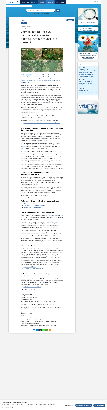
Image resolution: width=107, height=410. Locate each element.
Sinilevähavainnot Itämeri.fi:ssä (32, 287)
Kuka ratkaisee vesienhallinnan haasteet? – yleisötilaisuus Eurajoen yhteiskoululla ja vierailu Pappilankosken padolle (87, 72)
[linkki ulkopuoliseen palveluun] (88, 46)
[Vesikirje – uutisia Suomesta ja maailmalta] (88, 108)
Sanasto (70, 20)
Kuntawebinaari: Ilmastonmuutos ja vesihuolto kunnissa (88, 92)
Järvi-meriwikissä (50, 215)
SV (98, 2)
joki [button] (40, 262)
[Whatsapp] (43, 330)
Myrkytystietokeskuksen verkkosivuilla (34, 205)
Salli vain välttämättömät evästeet (83, 405)
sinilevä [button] (28, 75)
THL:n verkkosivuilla (29, 204)
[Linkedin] (37, 330)
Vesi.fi (28, 279)
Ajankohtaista (60, 2)
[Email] (46, 330)
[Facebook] (34, 330)
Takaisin (24, 20)
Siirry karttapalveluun (88, 22)
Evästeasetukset (69, 405)
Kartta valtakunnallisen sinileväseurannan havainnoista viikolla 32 (42, 123)
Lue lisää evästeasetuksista (8, 407)
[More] (50, 330)
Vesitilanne (34, 2)
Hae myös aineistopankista (41, 13)
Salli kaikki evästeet (99, 405)
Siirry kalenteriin (92, 97)
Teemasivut (50, 2)
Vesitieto (42, 2)
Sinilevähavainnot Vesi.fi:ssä (31, 289)
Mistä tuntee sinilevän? (30, 267)
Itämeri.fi (23, 279)
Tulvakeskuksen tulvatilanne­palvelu (89, 29)
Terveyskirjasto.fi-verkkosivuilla (32, 207)
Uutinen (24, 22)
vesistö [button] (23, 146)
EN (95, 2)
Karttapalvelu (25, 2)
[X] (40, 330)
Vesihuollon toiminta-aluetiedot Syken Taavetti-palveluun (87, 83)
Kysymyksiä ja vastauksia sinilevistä (34, 268)
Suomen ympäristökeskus (39, 28)
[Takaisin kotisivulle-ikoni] (18, 2)
